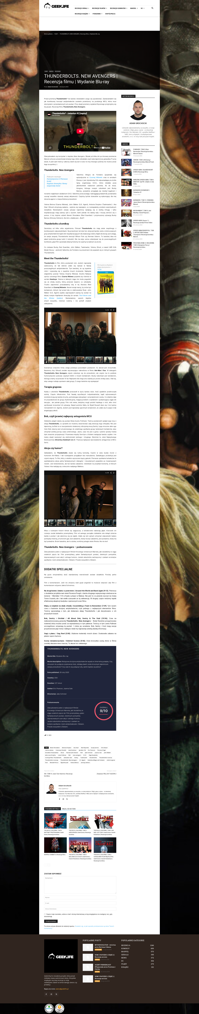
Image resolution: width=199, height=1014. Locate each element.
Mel (70, 755)
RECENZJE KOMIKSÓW (118, 8)
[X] (67, 799)
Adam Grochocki (53, 86)
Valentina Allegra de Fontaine (96, 760)
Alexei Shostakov (55, 747)
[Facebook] (60, 799)
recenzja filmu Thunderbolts (53, 757)
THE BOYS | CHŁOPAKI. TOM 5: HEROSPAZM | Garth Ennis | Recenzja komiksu (80, 832)
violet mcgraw (111, 760)
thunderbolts (93, 757)
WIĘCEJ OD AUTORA (69, 809)
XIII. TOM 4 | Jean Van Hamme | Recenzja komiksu (58, 775)
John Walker (107, 752)
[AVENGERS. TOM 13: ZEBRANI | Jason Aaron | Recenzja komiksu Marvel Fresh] (126, 202)
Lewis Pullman (62, 755)
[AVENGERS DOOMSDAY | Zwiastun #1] (126, 192)
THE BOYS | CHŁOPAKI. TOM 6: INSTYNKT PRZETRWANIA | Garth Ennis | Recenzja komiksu (54, 832)
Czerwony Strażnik (61, 750)
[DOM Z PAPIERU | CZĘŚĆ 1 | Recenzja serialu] (88, 979)
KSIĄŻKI (97, 971)
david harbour (72, 750)
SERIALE (97, 959)
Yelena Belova (74, 762)
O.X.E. (85, 755)
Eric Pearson (91, 750)
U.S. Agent (82, 760)
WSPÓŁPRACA (110, 14)
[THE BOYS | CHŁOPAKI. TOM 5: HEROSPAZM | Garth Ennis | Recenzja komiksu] (80, 821)
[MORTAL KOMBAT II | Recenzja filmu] (55, 845)
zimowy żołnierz (85, 762)
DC (142, 8)
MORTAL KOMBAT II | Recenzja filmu (54, 854)
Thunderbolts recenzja (51, 760)
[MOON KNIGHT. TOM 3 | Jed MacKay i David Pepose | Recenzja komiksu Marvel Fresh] (126, 213)
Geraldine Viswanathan (51, 752)
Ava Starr (76, 747)
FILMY (56, 34)
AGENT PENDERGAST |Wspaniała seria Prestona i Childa (105, 967)
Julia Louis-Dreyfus (50, 755)
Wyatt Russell (64, 762)
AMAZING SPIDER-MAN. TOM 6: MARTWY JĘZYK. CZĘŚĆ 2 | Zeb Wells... (143, 182)
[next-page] (48, 865)
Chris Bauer (104, 747)
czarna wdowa (49, 750)
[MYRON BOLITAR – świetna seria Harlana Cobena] (88, 947)
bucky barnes (95, 747)
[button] (152, 8)
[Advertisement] (99, 23)
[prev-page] (45, 865)
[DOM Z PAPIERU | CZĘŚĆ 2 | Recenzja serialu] (88, 957)
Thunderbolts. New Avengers (68, 760)
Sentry (76, 757)
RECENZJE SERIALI (81, 8)
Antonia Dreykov (66, 747)
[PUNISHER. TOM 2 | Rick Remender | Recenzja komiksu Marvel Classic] (126, 152)
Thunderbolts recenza (105, 757)
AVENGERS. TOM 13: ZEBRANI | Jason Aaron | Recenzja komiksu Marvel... (144, 202)
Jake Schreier (89, 752)
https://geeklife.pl (63, 788)
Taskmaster (83, 757)
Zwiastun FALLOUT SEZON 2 (106, 774)
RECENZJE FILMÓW (98, 8)
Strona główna (48, 34)
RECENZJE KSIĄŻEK (81, 14)
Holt (81, 752)
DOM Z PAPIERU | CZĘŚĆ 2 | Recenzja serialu (105, 956)
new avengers (77, 755)
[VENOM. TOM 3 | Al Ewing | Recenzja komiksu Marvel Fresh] (126, 162)
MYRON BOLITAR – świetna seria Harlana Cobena (105, 946)
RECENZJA (57, 71)
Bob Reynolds (85, 747)
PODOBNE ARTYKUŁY (52, 809)
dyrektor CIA (82, 750)
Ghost (62, 752)
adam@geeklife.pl (62, 989)
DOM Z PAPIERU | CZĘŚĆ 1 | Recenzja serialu (104, 977)
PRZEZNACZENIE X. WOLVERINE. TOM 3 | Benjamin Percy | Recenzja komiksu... (143, 245)
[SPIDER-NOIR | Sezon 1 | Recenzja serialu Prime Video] (126, 223)
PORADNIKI (97, 14)
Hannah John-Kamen (72, 752)
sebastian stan (68, 757)
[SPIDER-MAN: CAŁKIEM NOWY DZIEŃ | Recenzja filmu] (126, 172)
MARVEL (133, 8)
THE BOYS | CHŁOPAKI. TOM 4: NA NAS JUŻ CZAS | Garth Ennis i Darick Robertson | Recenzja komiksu (104, 832)
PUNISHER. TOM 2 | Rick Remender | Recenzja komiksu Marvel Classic (143, 151)
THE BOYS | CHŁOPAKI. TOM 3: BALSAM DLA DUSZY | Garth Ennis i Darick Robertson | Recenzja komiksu (80, 857)
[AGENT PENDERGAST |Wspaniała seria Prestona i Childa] (88, 967)
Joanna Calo (98, 752)
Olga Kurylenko (93, 755)
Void (46, 762)
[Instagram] (64, 799)
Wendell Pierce (54, 762)
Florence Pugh (101, 750)
